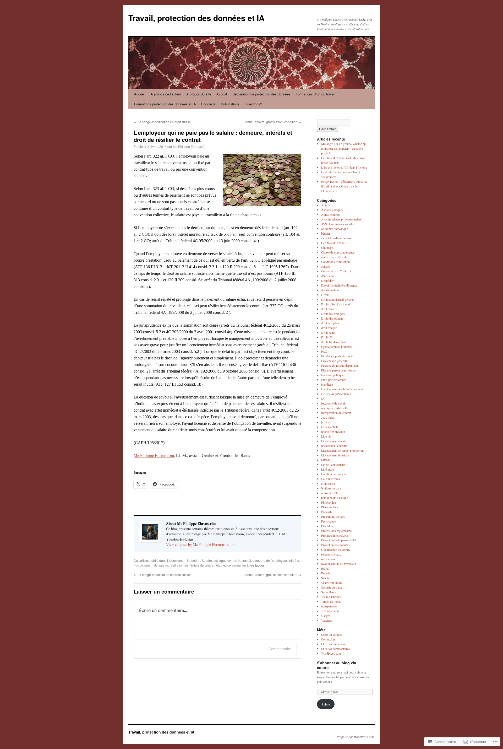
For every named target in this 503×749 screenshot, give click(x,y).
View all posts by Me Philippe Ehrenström (200, 544)
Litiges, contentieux (333, 464)
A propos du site (198, 93)
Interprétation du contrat (336, 413)
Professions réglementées (337, 531)
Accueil (139, 93)
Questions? (253, 103)
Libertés (326, 436)
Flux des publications (334, 644)
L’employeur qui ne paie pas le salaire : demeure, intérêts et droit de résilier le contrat (213, 135)
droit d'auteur (329, 309)
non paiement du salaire (151, 565)
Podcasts (208, 103)
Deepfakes (327, 280)
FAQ (324, 351)
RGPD (325, 568)
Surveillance (328, 592)
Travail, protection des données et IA (196, 17)
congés (325, 266)
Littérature (327, 469)
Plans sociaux (329, 507)
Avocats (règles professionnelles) (341, 219)
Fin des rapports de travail (337, 356)
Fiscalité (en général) (334, 361)
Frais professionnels (333, 380)
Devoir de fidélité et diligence (339, 285)
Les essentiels (329, 427)
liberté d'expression (333, 431)
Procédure (327, 526)
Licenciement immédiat (183, 560)
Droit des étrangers (333, 313)
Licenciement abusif (333, 441)
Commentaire (280, 648)
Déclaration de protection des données (261, 93)
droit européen (330, 323)
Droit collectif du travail (336, 304)
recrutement (328, 559)
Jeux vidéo (328, 417)
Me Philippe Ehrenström (190, 146)
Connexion (328, 639)
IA (323, 398)
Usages (325, 615)
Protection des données (335, 545)
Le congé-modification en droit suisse (162, 122)
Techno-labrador (331, 597)
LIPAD (325, 460)
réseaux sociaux (331, 554)
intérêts (293, 560)
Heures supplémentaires (336, 394)
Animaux (327, 205)
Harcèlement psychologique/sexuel (342, 389)
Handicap (327, 384)
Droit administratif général (337, 299)
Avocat (221, 93)
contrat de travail (239, 560)
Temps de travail (331, 601)
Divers (325, 295)
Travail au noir (330, 611)
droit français (329, 328)
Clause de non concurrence (337, 252)
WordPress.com (331, 653)
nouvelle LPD (329, 493)
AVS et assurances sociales (337, 224)
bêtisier (325, 233)
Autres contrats (330, 214)
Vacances (327, 620)
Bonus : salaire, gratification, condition (272, 122)
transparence (329, 606)
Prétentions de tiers (333, 516)
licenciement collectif (334, 446)
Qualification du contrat (335, 549)
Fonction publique (332, 375)
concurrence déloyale (334, 257)
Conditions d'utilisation (335, 262)
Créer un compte (331, 634)
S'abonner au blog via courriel (336, 665)
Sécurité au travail (332, 587)
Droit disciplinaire (332, 318)
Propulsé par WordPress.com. (356, 737)
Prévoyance (328, 521)
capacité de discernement (336, 238)
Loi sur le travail (331, 479)
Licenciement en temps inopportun (342, 450)
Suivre (326, 704)
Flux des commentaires (335, 648)
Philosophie (328, 502)
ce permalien (236, 565)
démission (327, 276)
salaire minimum (331, 582)
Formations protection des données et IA (165, 103)
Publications (230, 103)
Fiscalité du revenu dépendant (339, 365)
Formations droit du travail (315, 93)
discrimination (330, 290)
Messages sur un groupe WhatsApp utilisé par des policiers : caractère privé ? (343, 148)
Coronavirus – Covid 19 (336, 271)
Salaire (207, 560)
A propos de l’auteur (166, 93)
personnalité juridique (334, 497)
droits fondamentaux (334, 342)
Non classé (328, 483)
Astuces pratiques (332, 210)
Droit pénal (328, 332)
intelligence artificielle (334, 408)
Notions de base (331, 488)
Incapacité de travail (333, 403)
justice (325, 422)
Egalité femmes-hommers (337, 346)
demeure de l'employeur (270, 560)
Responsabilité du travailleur (338, 564)
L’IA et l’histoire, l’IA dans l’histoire (344, 167)
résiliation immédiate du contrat (192, 565)
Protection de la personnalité (338, 540)
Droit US (327, 337)
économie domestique (334, 229)
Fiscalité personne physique (338, 370)
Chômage (327, 247)
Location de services (333, 474)
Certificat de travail (333, 243)
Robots (325, 573)
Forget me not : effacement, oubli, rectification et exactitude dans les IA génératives (344, 186)
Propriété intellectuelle (334, 535)
